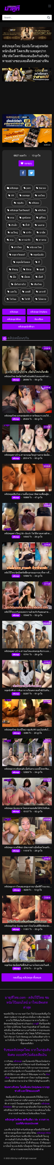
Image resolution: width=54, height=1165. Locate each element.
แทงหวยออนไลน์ (43, 1158)
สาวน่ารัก (25, 239)
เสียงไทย (37, 284)
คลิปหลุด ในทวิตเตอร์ (20, 210)
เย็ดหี (40, 276)
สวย (11, 239)
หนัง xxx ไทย (35, 247)
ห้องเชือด (38, 319)
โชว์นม (12, 299)
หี (39, 262)
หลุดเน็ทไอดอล (23, 262)
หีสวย (28, 269)
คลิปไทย (41, 210)
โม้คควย (42, 299)
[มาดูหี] (12, 8)
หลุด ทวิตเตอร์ (18, 254)
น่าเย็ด (42, 232)
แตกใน (13, 291)
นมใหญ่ (14, 232)
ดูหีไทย (41, 217)
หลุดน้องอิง (38, 254)
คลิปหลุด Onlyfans (38, 311)
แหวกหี (41, 291)
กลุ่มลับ (19, 202)
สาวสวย (42, 239)
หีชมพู (14, 269)
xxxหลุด (26, 195)
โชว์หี (27, 299)
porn (28, 188)
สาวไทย (18, 247)
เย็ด (14, 276)
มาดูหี (36, 1023)
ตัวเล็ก (14, 225)
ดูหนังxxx (26, 217)
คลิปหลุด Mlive (14, 319)
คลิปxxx (35, 202)
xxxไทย (41, 195)
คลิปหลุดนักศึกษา (26, 326)
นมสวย (40, 225)
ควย (12, 217)
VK (12, 195)
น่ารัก (28, 232)
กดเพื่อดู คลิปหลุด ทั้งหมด (27, 977)
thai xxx (42, 188)
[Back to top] (49, 1159)
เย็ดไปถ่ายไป (20, 284)
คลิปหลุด (14, 188)
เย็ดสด (27, 276)
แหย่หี (27, 291)
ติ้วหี (27, 225)
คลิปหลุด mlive (43, 1132)
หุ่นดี (41, 269)
